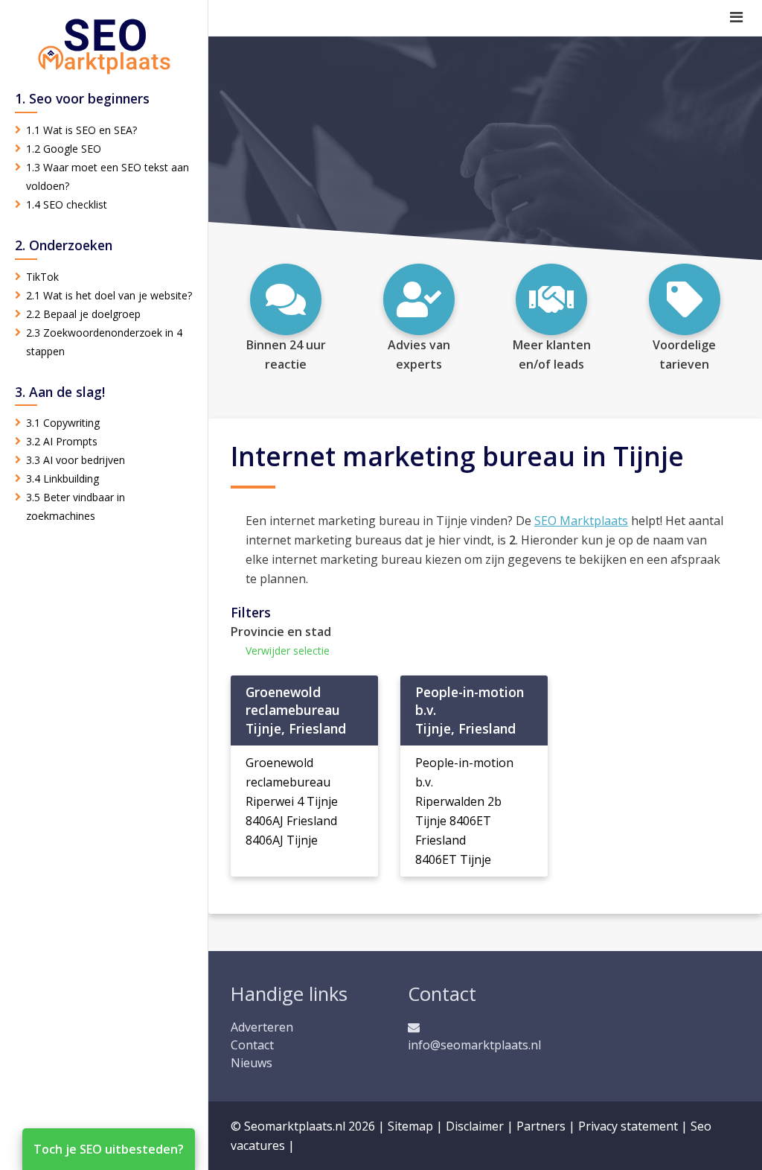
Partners (541, 1126)
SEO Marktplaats (581, 520)
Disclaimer (475, 1126)
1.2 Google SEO (63, 149)
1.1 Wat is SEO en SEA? (81, 130)
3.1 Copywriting (63, 423)
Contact (252, 1045)
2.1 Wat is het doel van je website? (109, 295)
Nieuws (251, 1063)
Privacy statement (628, 1126)
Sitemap (410, 1126)
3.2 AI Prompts (61, 441)
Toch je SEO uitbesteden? (108, 1149)
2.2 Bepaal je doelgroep (83, 314)
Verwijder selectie (288, 650)
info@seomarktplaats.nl (474, 1045)
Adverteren (262, 1027)
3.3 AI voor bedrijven (75, 460)
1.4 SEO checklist (66, 204)
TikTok (42, 277)
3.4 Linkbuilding (62, 478)
